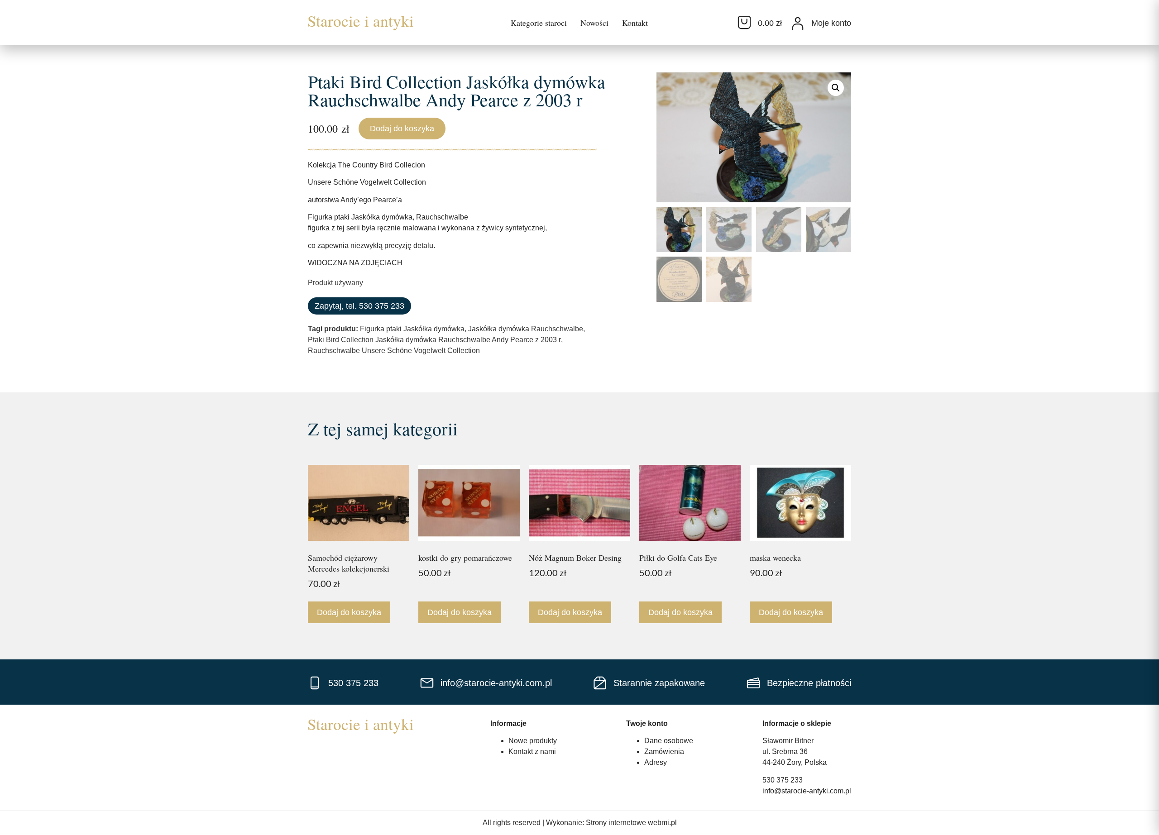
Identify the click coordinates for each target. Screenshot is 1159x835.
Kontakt (635, 22)
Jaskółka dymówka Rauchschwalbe (525, 329)
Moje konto (831, 23)
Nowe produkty (532, 740)
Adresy (655, 762)
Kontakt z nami (532, 751)
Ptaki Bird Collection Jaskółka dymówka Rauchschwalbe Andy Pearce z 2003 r (434, 340)
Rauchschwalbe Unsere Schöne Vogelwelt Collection (394, 350)
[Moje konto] (798, 23)
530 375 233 (782, 780)
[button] (836, 88)
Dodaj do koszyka (402, 128)
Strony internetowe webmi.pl (631, 822)
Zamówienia (664, 751)
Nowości (594, 22)
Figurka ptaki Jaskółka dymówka (412, 329)
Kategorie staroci (539, 22)
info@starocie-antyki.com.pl (806, 791)
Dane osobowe (668, 740)
